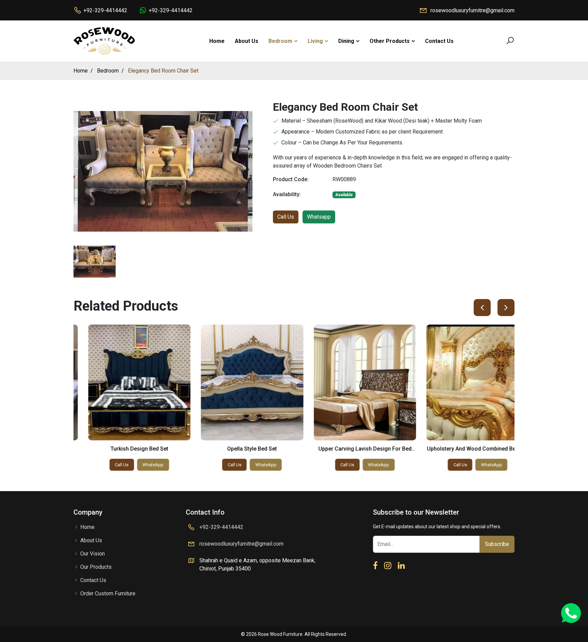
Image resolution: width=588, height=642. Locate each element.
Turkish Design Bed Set (125, 448)
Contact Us (439, 41)
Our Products (96, 567)
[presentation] (482, 307)
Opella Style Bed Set (238, 448)
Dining (346, 41)
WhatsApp (138, 464)
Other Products (390, 41)
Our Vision (92, 553)
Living (315, 41)
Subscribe (497, 544)
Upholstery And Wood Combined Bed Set (463, 448)
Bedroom (280, 41)
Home (217, 41)
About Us (246, 41)
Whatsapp (319, 217)
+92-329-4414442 (105, 10)
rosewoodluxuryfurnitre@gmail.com (472, 10)
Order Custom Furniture (107, 593)
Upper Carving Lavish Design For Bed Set (350, 451)
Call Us (285, 217)
